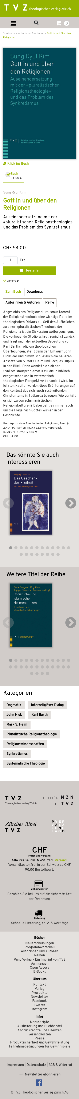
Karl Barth (40, 715)
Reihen (39, 955)
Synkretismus (17, 754)
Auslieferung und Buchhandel (39, 1026)
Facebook (39, 1001)
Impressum (15, 1065)
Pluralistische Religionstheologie (32, 734)
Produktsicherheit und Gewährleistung (39, 1042)
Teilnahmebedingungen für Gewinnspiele (39, 1047)
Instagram (39, 1009)
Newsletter (39, 997)
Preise (39, 1038)
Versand (61, 860)
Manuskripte (39, 1022)
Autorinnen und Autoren (39, 951)
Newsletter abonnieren (41, 1075)
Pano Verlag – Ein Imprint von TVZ (40, 960)
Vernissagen (39, 964)
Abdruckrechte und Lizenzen (39, 1030)
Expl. (23, 260)
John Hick (14, 715)
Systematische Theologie (26, 764)
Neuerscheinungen (39, 943)
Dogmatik (14, 705)
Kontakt (39, 985)
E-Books (39, 972)
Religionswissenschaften (25, 744)
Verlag (39, 989)
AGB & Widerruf (60, 1065)
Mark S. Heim (17, 725)
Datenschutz (36, 1065)
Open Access (39, 968)
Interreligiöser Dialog (47, 705)
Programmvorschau (39, 947)
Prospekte (39, 993)
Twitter (39, 1005)
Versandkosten (39, 1034)
